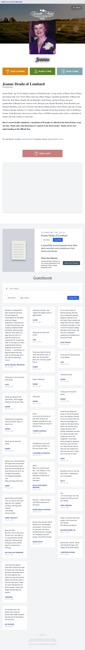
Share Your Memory (71, 263)
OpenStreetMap (44, 644)
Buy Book (58, 240)
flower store (58, 139)
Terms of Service (48, 641)
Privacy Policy (37, 641)
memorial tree (27, 139)
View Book (46, 240)
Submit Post (73, 298)
